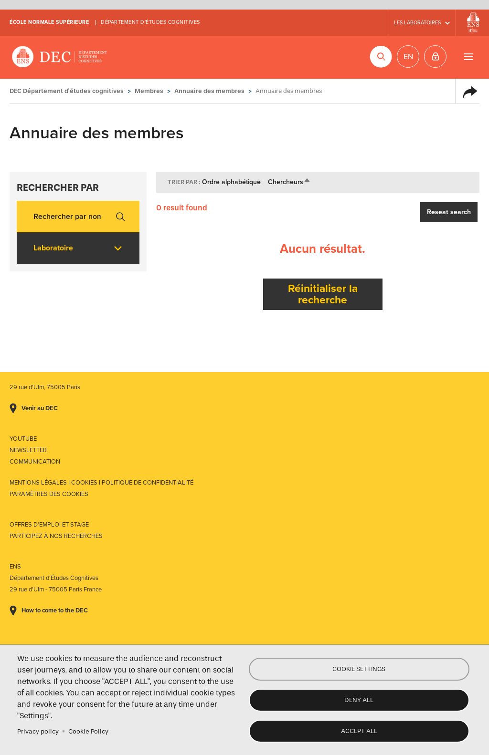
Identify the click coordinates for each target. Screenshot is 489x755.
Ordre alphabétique (231, 182)
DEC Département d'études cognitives (59, 57)
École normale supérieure (49, 22)
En (408, 57)
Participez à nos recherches (56, 536)
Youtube (23, 439)
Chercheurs (289, 182)
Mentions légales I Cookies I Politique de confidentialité (101, 482)
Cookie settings (358, 669)
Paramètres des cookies (49, 494)
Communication (35, 461)
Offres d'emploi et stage (49, 524)
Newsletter (28, 450)
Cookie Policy (88, 731)
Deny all (358, 700)
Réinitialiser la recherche (323, 294)
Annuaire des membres (209, 90)
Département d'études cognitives (150, 22)
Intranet (435, 56)
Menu (468, 56)
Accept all (359, 731)
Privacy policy (38, 731)
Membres (149, 90)
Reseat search (449, 212)
